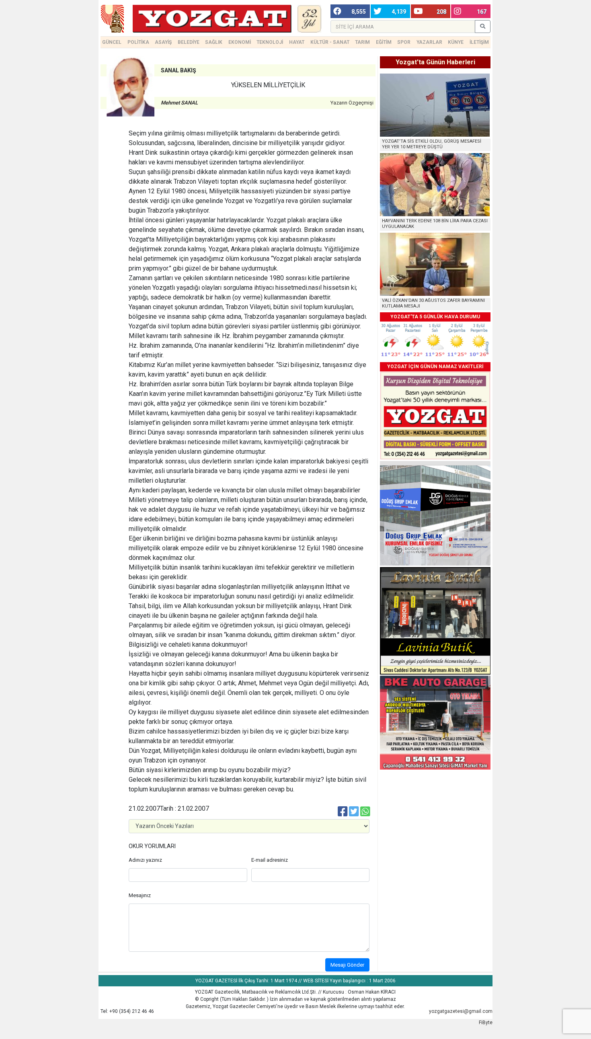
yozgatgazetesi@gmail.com (460, 1011)
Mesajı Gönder (347, 965)
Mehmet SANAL (179, 103)
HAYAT (296, 42)
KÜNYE (456, 42)
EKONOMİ (239, 42)
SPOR (403, 42)
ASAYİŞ (163, 42)
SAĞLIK (213, 42)
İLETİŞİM (479, 42)
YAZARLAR (429, 42)
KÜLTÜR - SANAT (329, 42)
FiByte (485, 1022)
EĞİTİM (384, 42)
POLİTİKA (138, 42)
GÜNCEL (111, 42)
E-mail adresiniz (269, 860)
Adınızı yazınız (145, 860)
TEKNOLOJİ (270, 42)
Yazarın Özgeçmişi (351, 103)
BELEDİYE (188, 42)
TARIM (362, 42)
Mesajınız (140, 895)
